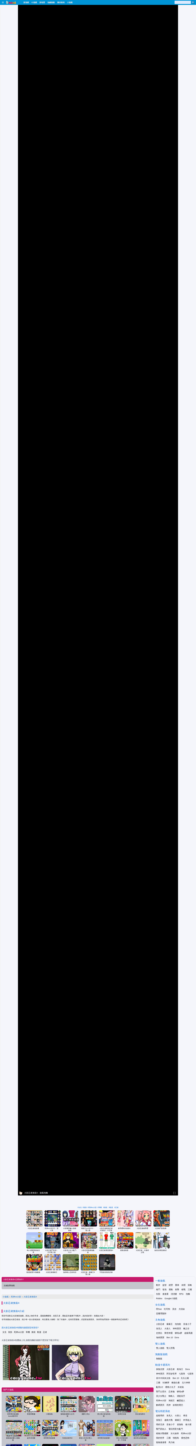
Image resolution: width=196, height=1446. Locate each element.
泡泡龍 (178, 1324)
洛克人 (159, 1328)
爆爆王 (169, 1324)
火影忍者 (160, 1324)
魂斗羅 (188, 1424)
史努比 (159, 1333)
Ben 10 (169, 1337)
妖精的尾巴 (178, 1405)
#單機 (99, 1207)
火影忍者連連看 (33, 1228)
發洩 (164, 1289)
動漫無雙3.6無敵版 (33, 1272)
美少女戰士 (161, 1396)
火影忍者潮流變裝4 (106, 1250)
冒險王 (159, 1420)
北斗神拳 (186, 1382)
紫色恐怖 (185, 1438)
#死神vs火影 (92, 1207)
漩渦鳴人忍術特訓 (69, 1272)
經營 (171, 1285)
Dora (177, 1337)
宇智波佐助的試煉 (106, 1272)
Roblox (159, 1298)
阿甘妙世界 (171, 1374)
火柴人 (167, 1328)
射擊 (177, 1289)
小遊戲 (5, 1297)
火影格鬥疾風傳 (160, 1228)
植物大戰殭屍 (162, 1433)
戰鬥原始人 (161, 1429)
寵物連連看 (161, 1442)
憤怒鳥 (176, 1438)
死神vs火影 (16, 1297)
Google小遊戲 (171, 1298)
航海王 (180, 1369)
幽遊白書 (176, 1382)
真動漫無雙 (124, 1250)
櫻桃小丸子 (170, 1387)
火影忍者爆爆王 (51, 1272)
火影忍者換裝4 (30, 1297)
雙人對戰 (170, 1348)
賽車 (177, 1285)
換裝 (33, 1332)
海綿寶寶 (160, 1337)
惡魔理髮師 (161, 1313)
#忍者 (116, 1207)
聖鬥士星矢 (161, 1391)
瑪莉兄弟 (160, 1424)
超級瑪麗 (188, 1333)
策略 (190, 1285)
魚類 (158, 1294)
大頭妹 (182, 1309)
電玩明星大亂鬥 (176, 1429)
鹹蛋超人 (181, 1400)
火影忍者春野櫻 (142, 1228)
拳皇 (185, 1415)
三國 (190, 1289)
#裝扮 (85, 1207)
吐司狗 (167, 1309)
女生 (4, 1332)
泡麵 (188, 1294)
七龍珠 (182, 1374)
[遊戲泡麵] (11, 2)
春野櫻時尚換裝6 (124, 1228)
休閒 (183, 1285)
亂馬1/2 (159, 1387)
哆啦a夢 (178, 1333)
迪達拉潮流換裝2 (160, 1250)
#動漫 (111, 1207)
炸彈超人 (187, 1420)
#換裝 (105, 1207)
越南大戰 (168, 1420)
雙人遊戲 (160, 1348)
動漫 (39, 1332)
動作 (158, 1285)
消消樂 (174, 1294)
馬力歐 (172, 1442)
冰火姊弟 (175, 1433)
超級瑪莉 (160, 1415)
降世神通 (168, 1333)
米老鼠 (181, 1387)
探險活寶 (160, 1369)
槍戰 (183, 1289)
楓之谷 (186, 1328)
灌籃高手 (181, 1396)
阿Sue (159, 1309)
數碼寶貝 (160, 1405)
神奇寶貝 (177, 1328)
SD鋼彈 (165, 1382)
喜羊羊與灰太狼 (163, 1378)
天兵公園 (185, 1378)
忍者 (45, 1332)
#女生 (80, 1207)
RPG (181, 1294)
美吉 (174, 1309)
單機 (28, 1332)
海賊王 (172, 1400)
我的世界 (160, 1438)
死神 (168, 1405)
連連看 (165, 1294)
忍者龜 (172, 1391)
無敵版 (159, 1358)
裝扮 (10, 1332)
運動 (171, 1289)
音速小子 (187, 1324)
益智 (164, 1285)
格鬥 (158, 1289)
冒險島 (180, 1424)
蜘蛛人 (172, 1396)
